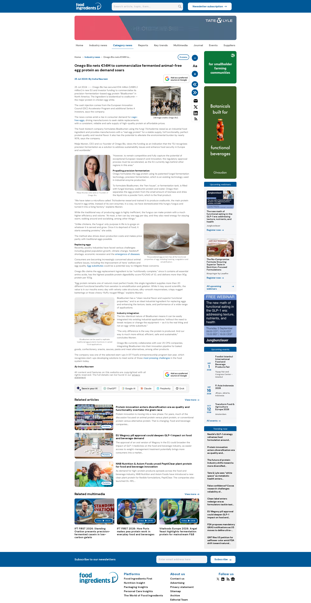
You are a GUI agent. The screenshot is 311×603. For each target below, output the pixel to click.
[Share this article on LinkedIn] (195, 114)
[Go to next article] (195, 92)
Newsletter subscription (208, 6)
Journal (198, 45)
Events (213, 45)
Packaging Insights (136, 587)
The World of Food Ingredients (143, 595)
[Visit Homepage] (89, 11)
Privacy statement (182, 587)
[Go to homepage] (98, 582)
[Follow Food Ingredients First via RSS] (228, 580)
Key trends (161, 45)
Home (79, 45)
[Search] (180, 7)
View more (190, 399)
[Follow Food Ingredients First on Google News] (233, 580)
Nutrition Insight (134, 582)
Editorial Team (179, 599)
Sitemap (175, 591)
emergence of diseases (127, 254)
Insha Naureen (100, 79)
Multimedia (180, 45)
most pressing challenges (156, 358)
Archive (175, 595)
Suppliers (229, 45)
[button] (110, 388)
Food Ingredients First (138, 578)
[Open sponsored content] (155, 39)
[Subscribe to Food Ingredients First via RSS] (195, 120)
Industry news (98, 45)
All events (212, 420)
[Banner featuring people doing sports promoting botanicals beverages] (220, 177)
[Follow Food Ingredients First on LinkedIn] (223, 580)
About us (177, 574)
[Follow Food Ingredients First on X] (218, 580)
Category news (122, 45)
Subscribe (221, 559)
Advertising (177, 582)
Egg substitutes (95, 265)
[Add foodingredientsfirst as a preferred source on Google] (176, 79)
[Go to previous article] (195, 84)
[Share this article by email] (195, 101)
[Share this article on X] (195, 108)
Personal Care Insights (138, 591)
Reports (143, 45)
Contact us (177, 578)
